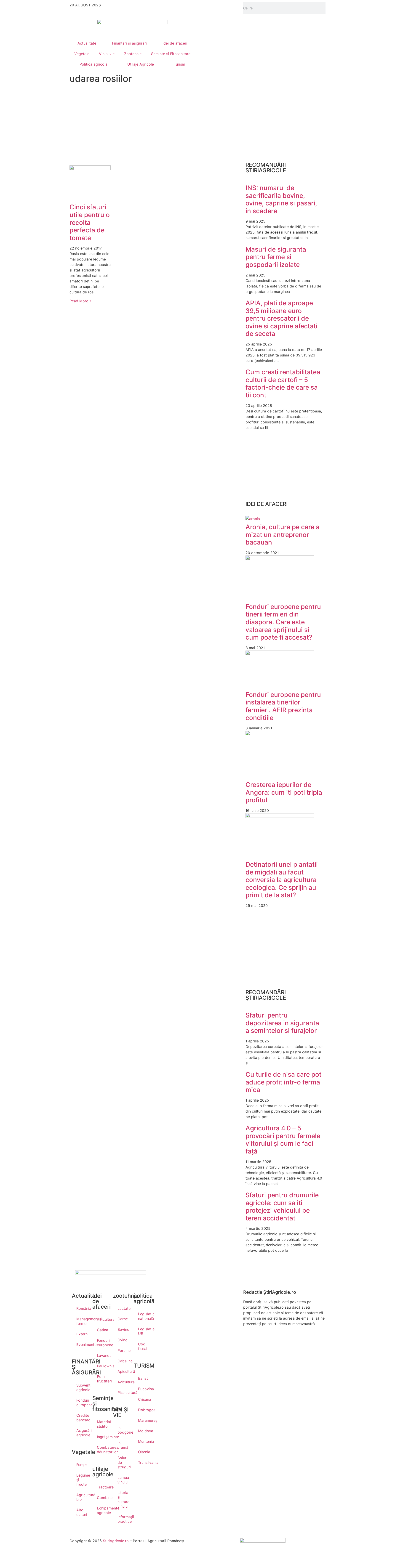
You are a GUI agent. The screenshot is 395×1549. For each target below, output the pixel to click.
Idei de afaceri (175, 43)
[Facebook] (187, 8)
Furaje (81, 1464)
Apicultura (102, 1319)
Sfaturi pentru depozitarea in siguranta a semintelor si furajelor (282, 1022)
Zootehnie (132, 53)
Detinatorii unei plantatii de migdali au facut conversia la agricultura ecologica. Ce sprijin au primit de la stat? (282, 880)
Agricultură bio (82, 1497)
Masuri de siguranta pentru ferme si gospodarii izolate (276, 256)
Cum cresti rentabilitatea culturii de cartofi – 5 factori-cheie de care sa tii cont (283, 383)
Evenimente (82, 1344)
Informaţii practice (123, 1519)
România (82, 1308)
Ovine (122, 1340)
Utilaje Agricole (140, 64)
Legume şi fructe (82, 1480)
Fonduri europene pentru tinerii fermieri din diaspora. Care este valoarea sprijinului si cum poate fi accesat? (283, 622)
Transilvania (143, 1462)
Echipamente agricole (102, 1510)
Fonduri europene (82, 1402)
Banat (143, 1378)
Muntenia (143, 1441)
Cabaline (123, 1361)
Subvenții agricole (82, 1387)
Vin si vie (107, 53)
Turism (179, 64)
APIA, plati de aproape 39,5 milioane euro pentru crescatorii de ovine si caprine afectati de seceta (282, 318)
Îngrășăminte (102, 1437)
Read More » (80, 301)
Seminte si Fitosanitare (170, 53)
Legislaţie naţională (143, 1316)
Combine (102, 1497)
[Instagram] (162, 8)
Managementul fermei (82, 1321)
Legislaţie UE (143, 1331)
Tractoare (102, 1487)
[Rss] (174, 8)
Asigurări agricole (82, 1432)
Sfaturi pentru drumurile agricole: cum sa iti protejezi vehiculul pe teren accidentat (282, 1206)
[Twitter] (200, 8)
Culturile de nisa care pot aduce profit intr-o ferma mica (283, 1082)
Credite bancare (82, 1417)
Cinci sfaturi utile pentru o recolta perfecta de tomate (89, 222)
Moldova (143, 1431)
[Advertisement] (110, 124)
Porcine (123, 1350)
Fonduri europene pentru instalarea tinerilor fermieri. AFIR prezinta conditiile (283, 706)
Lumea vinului (123, 1479)
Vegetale (81, 53)
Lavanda (102, 1355)
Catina (102, 1330)
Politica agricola (93, 64)
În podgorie (123, 1430)
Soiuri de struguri (123, 1462)
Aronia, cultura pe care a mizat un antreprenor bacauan (283, 534)
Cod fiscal (142, 1346)
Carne (122, 1319)
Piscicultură (123, 1392)
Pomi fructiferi (102, 1378)
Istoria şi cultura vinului (123, 1499)
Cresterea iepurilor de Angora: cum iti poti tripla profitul (284, 792)
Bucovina (143, 1389)
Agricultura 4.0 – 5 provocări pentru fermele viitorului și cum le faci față (283, 1139)
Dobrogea (143, 1410)
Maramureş (143, 1420)
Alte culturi (81, 1512)
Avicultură (123, 1382)
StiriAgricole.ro (116, 1540)
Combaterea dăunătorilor (102, 1449)
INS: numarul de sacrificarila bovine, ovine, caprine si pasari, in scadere (281, 199)
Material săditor (102, 1424)
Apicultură (123, 1371)
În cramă (122, 1445)
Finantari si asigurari (129, 43)
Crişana (143, 1399)
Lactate (123, 1308)
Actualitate (86, 43)
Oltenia (143, 1452)
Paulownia (102, 1366)
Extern (82, 1334)
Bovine (123, 1329)
